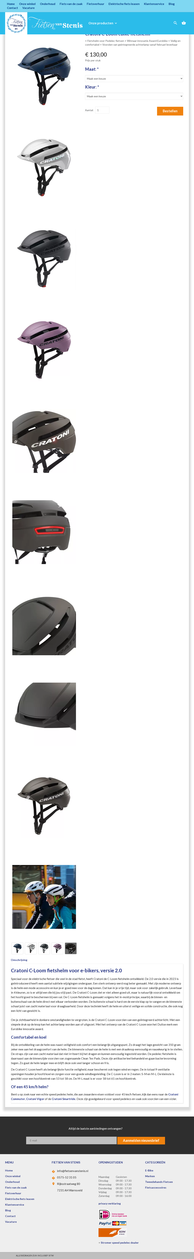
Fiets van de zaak (71, 4)
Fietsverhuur (95, 4)
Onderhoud (47, 4)
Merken (150, 1176)
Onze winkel (27, 4)
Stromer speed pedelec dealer (120, 1242)
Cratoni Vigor (35, 1099)
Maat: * (92, 69)
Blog (172, 4)
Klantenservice (154, 4)
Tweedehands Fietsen (159, 1181)
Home (11, 4)
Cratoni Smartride (63, 1099)
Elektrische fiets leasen (124, 4)
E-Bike (149, 1170)
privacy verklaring (110, 1203)
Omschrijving (19, 959)
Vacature (28, 7)
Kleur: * (92, 86)
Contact (12, 7)
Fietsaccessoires (155, 1187)
